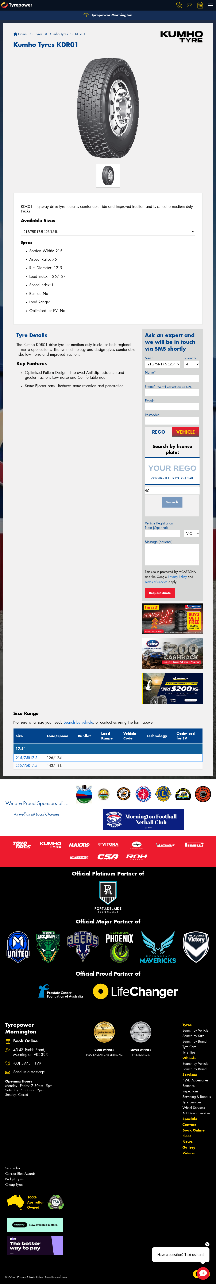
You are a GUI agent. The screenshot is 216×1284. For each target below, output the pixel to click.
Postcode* (152, 415)
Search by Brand (194, 1041)
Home (22, 34)
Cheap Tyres (14, 1184)
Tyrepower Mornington (111, 15)
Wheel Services (193, 1108)
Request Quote (160, 593)
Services (189, 1074)
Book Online (193, 1130)
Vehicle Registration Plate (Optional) (159, 525)
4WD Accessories (195, 1080)
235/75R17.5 (26, 765)
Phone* (168, 386)
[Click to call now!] (179, 5)
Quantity (190, 358)
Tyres (187, 1025)
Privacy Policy (177, 577)
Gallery (188, 1147)
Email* (150, 401)
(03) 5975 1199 (27, 1063)
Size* (149, 358)
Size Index (12, 1168)
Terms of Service (156, 582)
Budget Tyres (14, 1179)
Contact (189, 1124)
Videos (188, 1153)
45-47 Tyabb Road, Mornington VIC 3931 (31, 1052)
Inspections (190, 1091)
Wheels (189, 1058)
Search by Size (193, 1036)
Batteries (188, 1086)
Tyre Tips (188, 1052)
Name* (150, 372)
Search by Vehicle (195, 1030)
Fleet (186, 1136)
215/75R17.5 (27, 758)
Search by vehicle (78, 722)
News (187, 1141)
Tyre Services (191, 1102)
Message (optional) (159, 542)
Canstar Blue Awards (20, 1173)
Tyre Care (189, 1047)
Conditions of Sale (56, 1277)
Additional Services (196, 1113)
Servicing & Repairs (196, 1097)
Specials (189, 1119)
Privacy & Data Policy (30, 1277)
